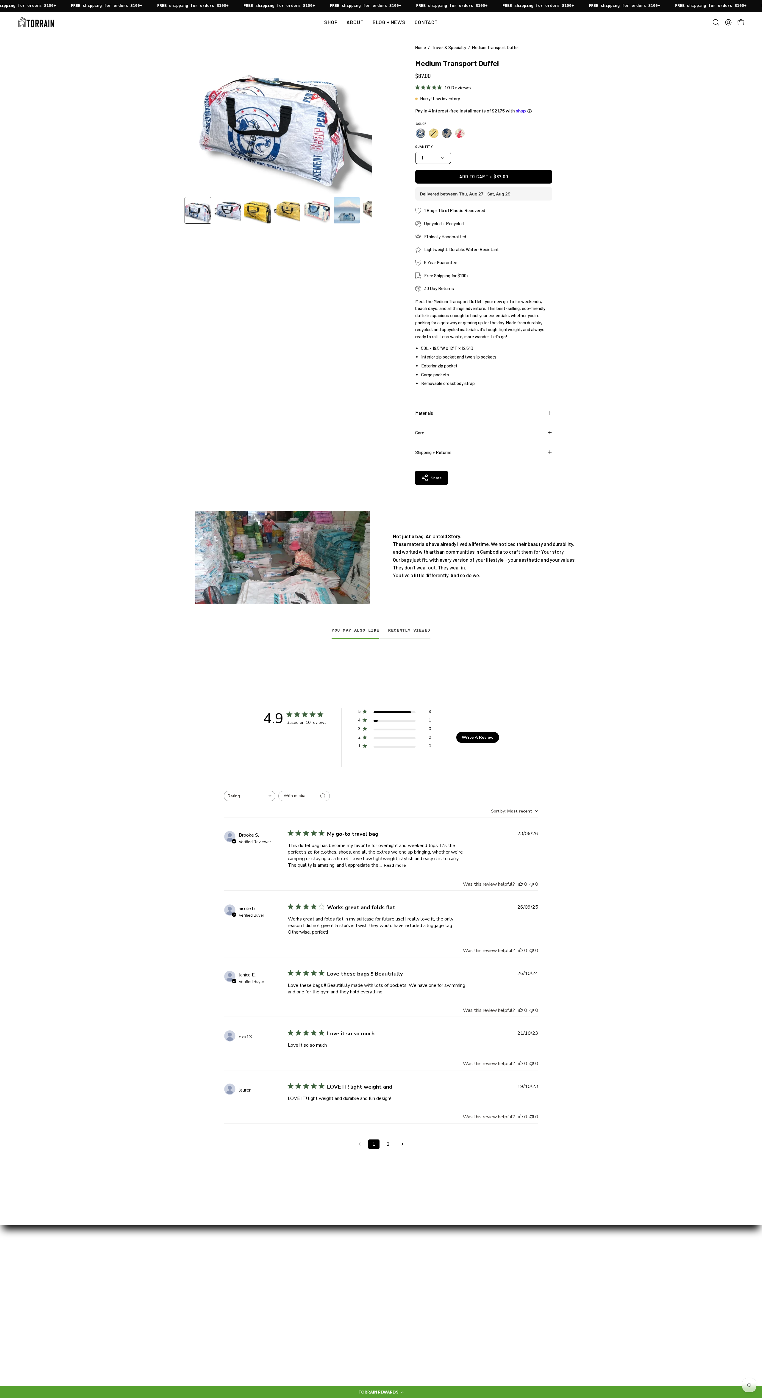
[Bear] (420, 133)
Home (420, 47)
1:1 (288, 1277)
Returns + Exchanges (308, 1318)
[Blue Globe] (447, 133)
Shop (291, 1266)
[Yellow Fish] (433, 133)
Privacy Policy (301, 1349)
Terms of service (304, 1338)
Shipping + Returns (433, 452)
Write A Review (478, 737)
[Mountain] (460, 133)
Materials (424, 413)
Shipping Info (300, 1308)
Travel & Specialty (449, 47)
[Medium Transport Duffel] (198, 210)
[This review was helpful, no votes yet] (521, 884)
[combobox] (249, 796)
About (292, 1256)
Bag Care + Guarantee (309, 1297)
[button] (381, 1392)
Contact (295, 1287)
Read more (395, 865)
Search (293, 1328)
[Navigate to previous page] (359, 1144)
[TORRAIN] (37, 22)
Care (419, 432)
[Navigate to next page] (402, 1144)
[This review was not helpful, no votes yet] (532, 884)
